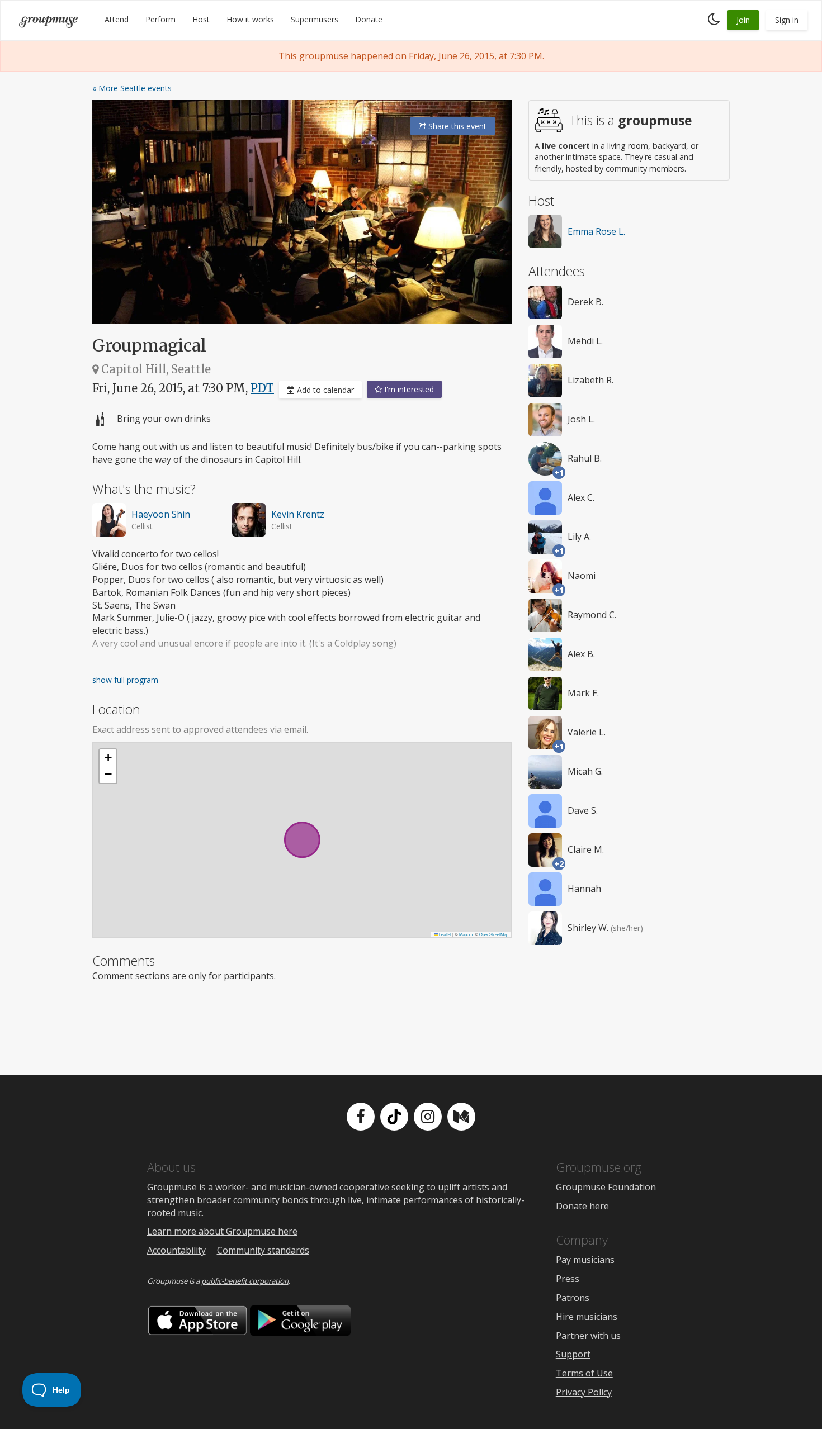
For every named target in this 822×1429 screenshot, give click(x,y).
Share (456, 126)
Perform (160, 19)
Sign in (787, 20)
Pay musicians (585, 1260)
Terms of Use (584, 1373)
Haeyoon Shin (160, 514)
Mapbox (466, 934)
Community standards (263, 1250)
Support (573, 1354)
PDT (262, 388)
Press (567, 1279)
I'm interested (408, 389)
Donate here (582, 1206)
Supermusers (314, 19)
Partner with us (588, 1336)
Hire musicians (586, 1317)
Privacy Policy (584, 1392)
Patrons (572, 1298)
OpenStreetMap (493, 934)
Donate (368, 19)
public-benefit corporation (245, 1281)
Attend (117, 19)
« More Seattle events (132, 88)
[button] (108, 757)
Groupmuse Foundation (606, 1187)
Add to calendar (324, 389)
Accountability (176, 1250)
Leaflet (444, 934)
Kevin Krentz (297, 514)
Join (743, 20)
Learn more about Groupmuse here (222, 1231)
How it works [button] (250, 19)
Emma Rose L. (596, 231)
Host (201, 19)
